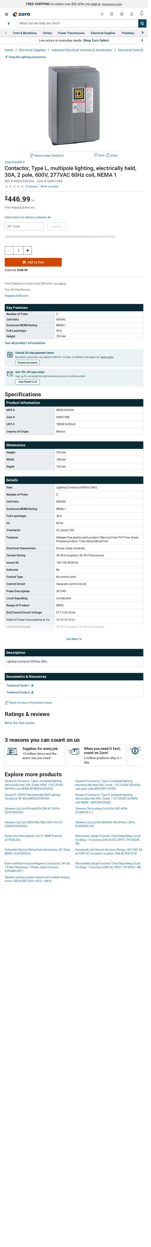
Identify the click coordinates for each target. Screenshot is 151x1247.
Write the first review (19, 723)
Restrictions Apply (112, 4)
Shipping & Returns (17, 295)
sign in (95, 4)
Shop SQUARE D (15, 162)
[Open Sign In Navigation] (132, 14)
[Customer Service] (122, 14)
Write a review (49, 186)
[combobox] (81, 23)
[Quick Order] (112, 14)
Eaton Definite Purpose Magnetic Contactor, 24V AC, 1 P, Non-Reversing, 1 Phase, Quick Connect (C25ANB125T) (38, 867)
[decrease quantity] (9, 250)
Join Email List (27, 382)
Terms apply (106, 357)
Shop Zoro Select (96, 40)
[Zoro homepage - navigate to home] (21, 14)
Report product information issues (30, 702)
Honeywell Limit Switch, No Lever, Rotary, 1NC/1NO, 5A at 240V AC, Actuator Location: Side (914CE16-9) (108, 851)
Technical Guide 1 (18, 685)
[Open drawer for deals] (102, 14)
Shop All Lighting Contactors (27, 57)
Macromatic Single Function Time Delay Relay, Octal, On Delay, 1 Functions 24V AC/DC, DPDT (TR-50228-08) (108, 839)
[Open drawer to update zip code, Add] (9, 23)
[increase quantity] (27, 250)
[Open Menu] (6, 14)
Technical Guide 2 (18, 692)
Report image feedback (49, 155)
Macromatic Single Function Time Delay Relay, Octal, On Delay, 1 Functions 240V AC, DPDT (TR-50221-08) (108, 865)
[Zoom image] (74, 105)
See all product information (25, 343)
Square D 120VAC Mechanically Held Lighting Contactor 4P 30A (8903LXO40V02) (32, 796)
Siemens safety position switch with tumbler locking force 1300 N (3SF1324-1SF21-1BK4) (37, 879)
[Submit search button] (142, 23)
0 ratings (31, 186)
